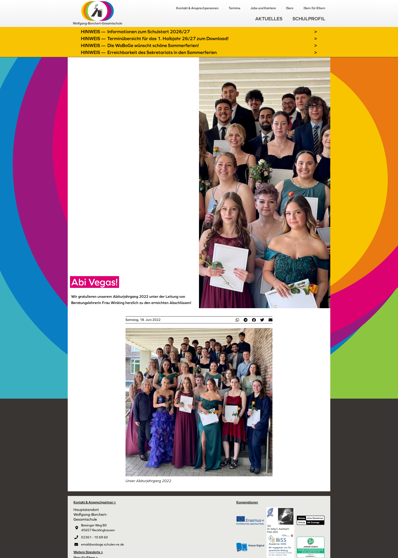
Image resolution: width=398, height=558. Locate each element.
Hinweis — (94, 31)
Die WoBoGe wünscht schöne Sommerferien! (153, 45)
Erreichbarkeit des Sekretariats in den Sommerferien (162, 52)
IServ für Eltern (314, 8)
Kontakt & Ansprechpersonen (197, 8)
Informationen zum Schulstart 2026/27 (148, 31)
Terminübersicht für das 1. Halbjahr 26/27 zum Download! (167, 38)
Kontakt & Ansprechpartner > (94, 502)
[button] (237, 320)
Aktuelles (268, 18)
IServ (289, 8)
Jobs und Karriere (263, 8)
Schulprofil (309, 18)
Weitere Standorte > (88, 552)
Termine (234, 8)
